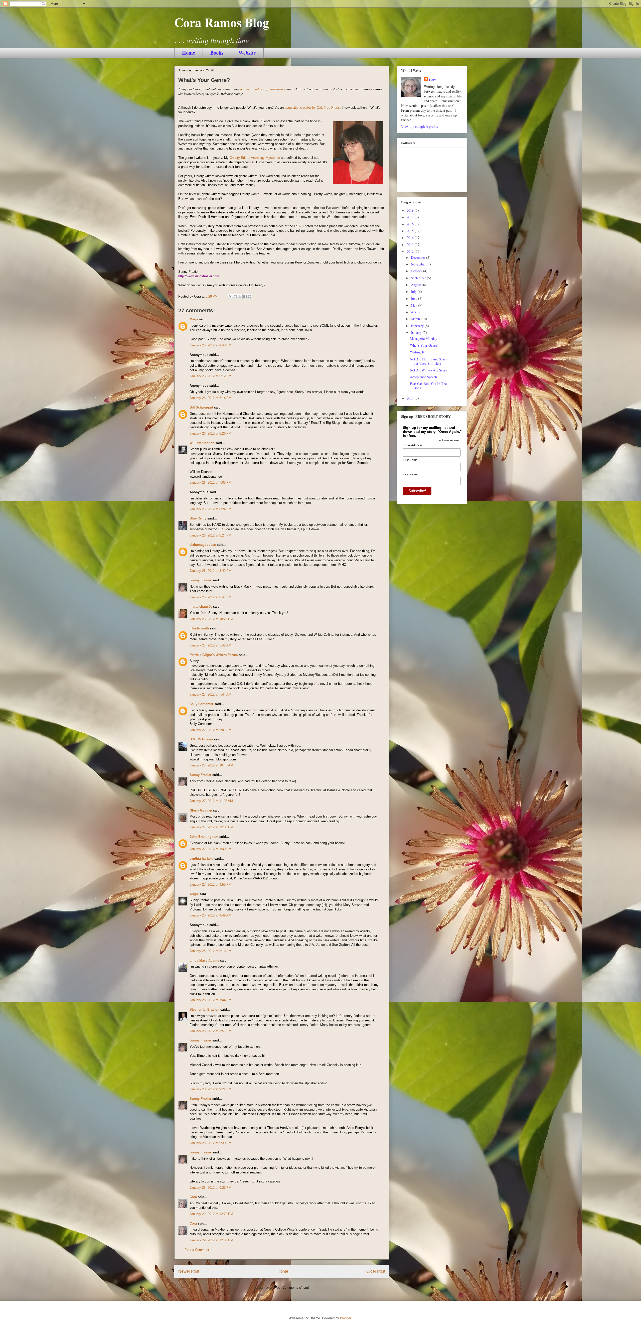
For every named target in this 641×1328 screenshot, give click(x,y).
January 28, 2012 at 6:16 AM (210, 951)
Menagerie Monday (423, 338)
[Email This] (230, 296)
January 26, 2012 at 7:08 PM (210, 482)
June (414, 298)
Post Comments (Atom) (292, 1287)
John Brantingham (204, 837)
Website (247, 52)
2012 (411, 251)
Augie (194, 894)
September (419, 278)
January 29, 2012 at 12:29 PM (211, 1214)
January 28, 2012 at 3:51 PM (210, 1031)
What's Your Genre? (424, 345)
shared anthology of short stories (262, 89)
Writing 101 (418, 352)
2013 (411, 244)
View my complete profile (419, 126)
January (417, 332)
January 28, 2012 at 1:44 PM (210, 1000)
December (418, 257)
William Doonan (202, 443)
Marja (194, 319)
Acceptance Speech (423, 376)
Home (188, 52)
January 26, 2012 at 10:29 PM (211, 619)
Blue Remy (198, 518)
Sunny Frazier (200, 580)
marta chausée (201, 606)
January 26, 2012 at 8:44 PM (210, 597)
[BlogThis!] (235, 296)
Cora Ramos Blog (221, 22)
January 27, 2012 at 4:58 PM (210, 884)
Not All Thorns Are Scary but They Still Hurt (428, 361)
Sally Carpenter (201, 704)
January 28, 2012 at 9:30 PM (210, 1143)
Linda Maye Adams (204, 960)
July (414, 291)
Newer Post (188, 1271)
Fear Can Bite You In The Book (428, 385)
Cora (193, 1197)
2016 (411, 224)
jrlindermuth (199, 628)
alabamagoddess (203, 545)
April (415, 312)
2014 (411, 237)
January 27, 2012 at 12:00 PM (211, 827)
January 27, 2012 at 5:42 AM (210, 645)
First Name (410, 460)
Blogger (345, 1318)
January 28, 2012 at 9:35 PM (210, 1187)
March (416, 318)
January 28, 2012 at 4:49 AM (210, 915)
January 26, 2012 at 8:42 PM (210, 571)
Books (216, 52)
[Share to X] (240, 296)
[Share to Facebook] (244, 296)
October (417, 271)
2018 (411, 210)
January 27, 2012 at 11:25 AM (211, 801)
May (414, 305)
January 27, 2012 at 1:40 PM (210, 849)
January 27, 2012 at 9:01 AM (210, 730)
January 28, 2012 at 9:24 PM (210, 1089)
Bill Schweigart (201, 407)
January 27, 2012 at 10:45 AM (211, 765)
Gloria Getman (201, 810)
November (419, 264)
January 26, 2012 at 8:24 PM (210, 509)
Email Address (414, 446)
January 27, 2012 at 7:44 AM (210, 694)
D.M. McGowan (201, 739)
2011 (411, 398)
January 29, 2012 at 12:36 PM (211, 1240)
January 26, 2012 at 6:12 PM (210, 376)
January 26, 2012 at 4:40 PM (210, 345)
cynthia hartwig (201, 858)
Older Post (375, 1271)
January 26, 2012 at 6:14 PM (210, 398)
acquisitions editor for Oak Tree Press (312, 107)
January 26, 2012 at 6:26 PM (210, 433)
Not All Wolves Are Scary (428, 370)
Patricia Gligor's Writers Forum (214, 655)
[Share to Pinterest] (249, 296)
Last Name (410, 474)
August (416, 284)
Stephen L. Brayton (204, 1009)
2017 (411, 217)
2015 (411, 230)
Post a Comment (197, 1250)
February (418, 325)
